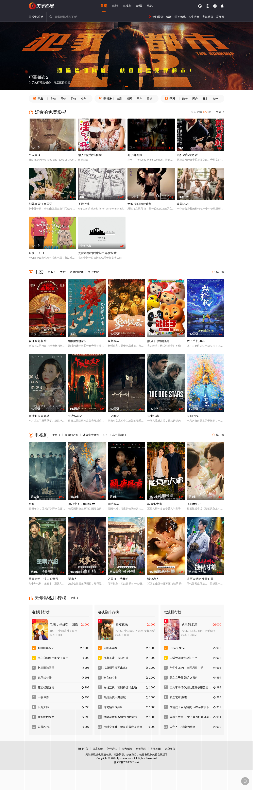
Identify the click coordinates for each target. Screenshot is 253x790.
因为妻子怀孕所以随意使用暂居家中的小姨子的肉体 (201, 687)
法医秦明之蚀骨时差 (200, 579)
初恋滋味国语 (46, 667)
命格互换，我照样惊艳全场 (120, 687)
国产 (139, 98)
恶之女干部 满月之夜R (183, 677)
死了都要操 (134, 155)
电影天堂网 (41, 5)
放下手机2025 (196, 341)
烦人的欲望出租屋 (90, 155)
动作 (83, 98)
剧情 (53, 98)
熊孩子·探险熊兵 (158, 341)
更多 (219, 111)
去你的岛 (193, 416)
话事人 (72, 579)
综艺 (150, 5)
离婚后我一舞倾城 (115, 697)
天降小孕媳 (110, 648)
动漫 (139, 5)
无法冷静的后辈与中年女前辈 (97, 253)
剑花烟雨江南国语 (40, 204)
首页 (103, 6)
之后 (63, 272)
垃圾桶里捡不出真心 (116, 667)
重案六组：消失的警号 (43, 579)
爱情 (63, 98)
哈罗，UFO (36, 253)
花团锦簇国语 (46, 687)
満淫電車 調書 (178, 697)
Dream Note (177, 648)
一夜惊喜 (43, 697)
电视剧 (127, 5)
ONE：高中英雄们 (114, 435)
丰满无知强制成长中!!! (183, 657)
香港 (149, 98)
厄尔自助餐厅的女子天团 (53, 657)
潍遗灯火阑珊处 (39, 416)
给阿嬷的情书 (77, 341)
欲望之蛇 (93, 272)
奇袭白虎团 (77, 272)
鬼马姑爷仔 (45, 677)
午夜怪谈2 (75, 416)
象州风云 (114, 341)
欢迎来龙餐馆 (37, 341)
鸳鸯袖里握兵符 (113, 707)
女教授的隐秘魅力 (139, 204)
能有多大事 (154, 504)
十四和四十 (115, 416)
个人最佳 (35, 155)
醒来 (32, 504)
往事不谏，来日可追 (116, 657)
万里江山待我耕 (118, 579)
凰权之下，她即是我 (81, 504)
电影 (115, 5)
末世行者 (153, 416)
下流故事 (84, 204)
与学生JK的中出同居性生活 (186, 667)
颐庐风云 (114, 504)
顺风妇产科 (71, 435)
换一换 (218, 272)
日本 (205, 98)
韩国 (129, 98)
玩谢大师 (43, 707)
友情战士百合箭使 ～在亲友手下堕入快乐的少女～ (200, 707)
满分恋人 (153, 579)
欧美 (185, 98)
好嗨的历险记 (46, 648)
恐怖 (73, 98)
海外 (215, 98)
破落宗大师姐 (91, 435)
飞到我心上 (194, 504)
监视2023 (183, 204)
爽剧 (119, 98)
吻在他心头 (110, 677)
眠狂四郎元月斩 (187, 155)
